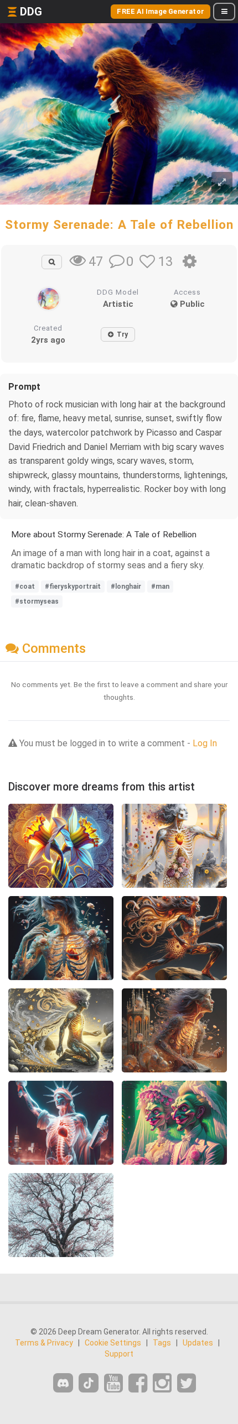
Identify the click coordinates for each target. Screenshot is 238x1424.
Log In (205, 743)
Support (119, 1353)
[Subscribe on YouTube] (113, 1383)
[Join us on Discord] (63, 1382)
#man (160, 586)
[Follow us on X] (186, 1383)
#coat (25, 586)
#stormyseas (37, 601)
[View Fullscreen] (221, 182)
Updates (198, 1342)
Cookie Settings (113, 1342)
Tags (162, 1342)
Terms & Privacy (44, 1342)
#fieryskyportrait (73, 586)
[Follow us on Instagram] (162, 1383)
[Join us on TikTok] (89, 1382)
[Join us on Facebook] (137, 1383)
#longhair (126, 586)
